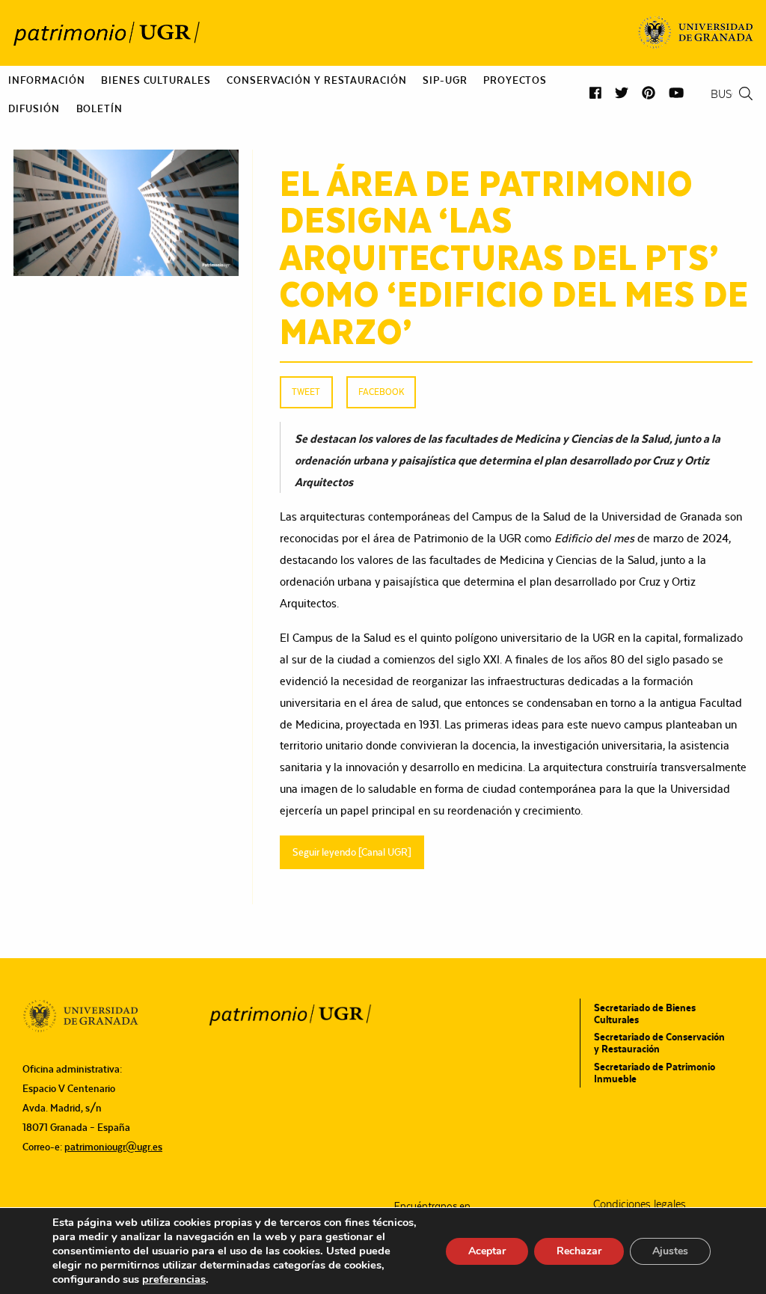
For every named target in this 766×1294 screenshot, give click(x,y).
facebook (381, 391)
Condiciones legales (639, 1204)
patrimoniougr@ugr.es (113, 1147)
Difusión (34, 108)
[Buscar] (746, 94)
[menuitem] (47, 80)
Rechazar (579, 1251)
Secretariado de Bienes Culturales (645, 1013)
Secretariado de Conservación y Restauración (659, 1043)
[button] (595, 93)
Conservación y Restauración (316, 80)
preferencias (174, 1279)
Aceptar (487, 1251)
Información (46, 80)
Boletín (99, 108)
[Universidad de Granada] (696, 33)
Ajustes (670, 1251)
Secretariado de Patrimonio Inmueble (654, 1073)
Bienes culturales (155, 80)
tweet (306, 391)
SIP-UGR (445, 80)
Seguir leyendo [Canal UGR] (351, 852)
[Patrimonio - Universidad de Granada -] (106, 33)
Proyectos (515, 80)
